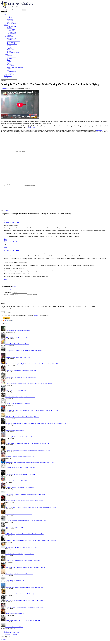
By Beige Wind (11, 30)
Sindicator (9, 45)
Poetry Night (10, 65)
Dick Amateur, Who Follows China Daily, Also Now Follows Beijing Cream (25, 494)
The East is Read (11, 23)
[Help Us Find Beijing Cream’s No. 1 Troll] (3, 337)
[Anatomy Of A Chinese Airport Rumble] (3, 390)
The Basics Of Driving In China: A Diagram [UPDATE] (20, 467)
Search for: (3, 10)
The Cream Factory (9, 36)
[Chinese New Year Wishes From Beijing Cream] (3, 357)
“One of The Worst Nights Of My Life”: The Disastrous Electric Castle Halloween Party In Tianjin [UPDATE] (34, 363)
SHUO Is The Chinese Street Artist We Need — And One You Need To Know (26, 520)
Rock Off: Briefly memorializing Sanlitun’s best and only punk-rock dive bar (25, 567)
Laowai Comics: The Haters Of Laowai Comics (18, 403)
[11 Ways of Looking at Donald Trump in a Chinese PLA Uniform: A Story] (3, 534)
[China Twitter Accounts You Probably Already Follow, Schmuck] (3, 417)
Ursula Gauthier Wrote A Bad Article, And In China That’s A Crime (23, 620)
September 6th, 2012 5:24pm (11, 250)
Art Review (10, 73)
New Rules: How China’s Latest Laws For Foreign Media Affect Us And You (25, 600)
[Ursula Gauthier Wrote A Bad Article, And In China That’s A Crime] (3, 620)
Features (6, 54)
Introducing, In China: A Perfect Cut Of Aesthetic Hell (19, 436)
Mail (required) (8, 294)
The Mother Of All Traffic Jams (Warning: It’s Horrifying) (20, 474)
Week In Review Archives (10, 634)
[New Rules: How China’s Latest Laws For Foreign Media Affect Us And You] (3, 600)
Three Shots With (11, 38)
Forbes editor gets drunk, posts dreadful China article (19, 574)
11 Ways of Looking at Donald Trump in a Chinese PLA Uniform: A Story (25, 534)
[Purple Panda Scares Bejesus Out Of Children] (3, 480)
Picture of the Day (11, 71)
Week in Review (11, 57)
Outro (8, 60)
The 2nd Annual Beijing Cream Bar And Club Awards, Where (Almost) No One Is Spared (29, 383)
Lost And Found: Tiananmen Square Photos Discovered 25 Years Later (24, 350)
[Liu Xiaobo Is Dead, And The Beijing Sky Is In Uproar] (3, 554)
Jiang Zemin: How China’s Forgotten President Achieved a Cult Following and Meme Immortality (31, 507)
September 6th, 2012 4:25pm (11, 242)
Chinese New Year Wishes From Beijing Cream (18, 357)
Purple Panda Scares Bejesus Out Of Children (17, 480)
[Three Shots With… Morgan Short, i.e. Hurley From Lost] (3, 397)
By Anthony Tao (11, 26)
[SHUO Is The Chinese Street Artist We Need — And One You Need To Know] (3, 520)
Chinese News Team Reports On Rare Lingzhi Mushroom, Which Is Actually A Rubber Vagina (30, 462)
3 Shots (6, 77)
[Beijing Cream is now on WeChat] (3, 527)
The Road (9, 64)
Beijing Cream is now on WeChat (14, 527)
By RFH (9, 28)
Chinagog (9, 48)
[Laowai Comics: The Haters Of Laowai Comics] (3, 403)
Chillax (9, 68)
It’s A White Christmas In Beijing (14, 627)
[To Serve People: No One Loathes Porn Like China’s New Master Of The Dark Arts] (3, 443)
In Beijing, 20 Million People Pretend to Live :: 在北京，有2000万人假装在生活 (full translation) (31, 540)
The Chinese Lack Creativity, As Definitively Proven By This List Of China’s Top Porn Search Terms (32, 410)
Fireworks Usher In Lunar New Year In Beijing (18, 330)
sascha (5, 240)
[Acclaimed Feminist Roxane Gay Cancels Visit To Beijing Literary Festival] (3, 593)
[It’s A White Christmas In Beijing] (3, 627)
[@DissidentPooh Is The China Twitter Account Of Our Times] (3, 547)
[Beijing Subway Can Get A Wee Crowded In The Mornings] (3, 377)
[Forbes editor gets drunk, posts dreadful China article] (3, 574)
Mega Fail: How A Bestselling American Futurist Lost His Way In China (24, 607)
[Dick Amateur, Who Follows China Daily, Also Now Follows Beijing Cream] (3, 494)
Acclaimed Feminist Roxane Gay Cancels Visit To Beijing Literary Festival (25, 593)
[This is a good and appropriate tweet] (3, 580)
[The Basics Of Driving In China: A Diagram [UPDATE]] (3, 467)
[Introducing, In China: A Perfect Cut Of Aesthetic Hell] (3, 436)
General (9, 16)
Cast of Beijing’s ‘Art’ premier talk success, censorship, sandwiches (23, 560)
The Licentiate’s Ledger (13, 52)
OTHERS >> (10, 35)
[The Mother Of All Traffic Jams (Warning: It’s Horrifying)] (3, 474)
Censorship (10, 61)
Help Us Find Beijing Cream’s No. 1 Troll (16, 337)
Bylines (6, 25)
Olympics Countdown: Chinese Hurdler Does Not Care (20, 456)
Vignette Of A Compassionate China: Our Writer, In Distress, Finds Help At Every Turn (28, 450)
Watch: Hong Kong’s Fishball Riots (15, 613)
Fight (8, 63)
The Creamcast (8, 76)
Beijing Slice (10, 47)
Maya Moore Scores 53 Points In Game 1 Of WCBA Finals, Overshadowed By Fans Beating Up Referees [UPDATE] (36, 423)
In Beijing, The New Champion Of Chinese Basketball (20, 487)
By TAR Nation (11, 29)
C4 (8, 70)
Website (6, 296)
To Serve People (11, 42)
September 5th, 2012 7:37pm (11, 222)
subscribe (36, 315)
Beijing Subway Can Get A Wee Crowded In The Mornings (21, 377)
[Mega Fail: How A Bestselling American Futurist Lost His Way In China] (3, 607)
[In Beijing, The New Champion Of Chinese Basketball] (3, 487)
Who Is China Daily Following (15, 67)
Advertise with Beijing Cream (11, 632)
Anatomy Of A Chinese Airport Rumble (16, 390)
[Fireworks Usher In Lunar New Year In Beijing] (3, 330)
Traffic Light (10, 49)
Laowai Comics (11, 39)
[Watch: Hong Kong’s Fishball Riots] (3, 613)
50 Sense (9, 58)
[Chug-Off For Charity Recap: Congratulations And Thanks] (3, 370)
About (5, 631)
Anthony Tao (5, 88)
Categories (6, 14)
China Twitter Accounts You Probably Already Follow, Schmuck (22, 417)
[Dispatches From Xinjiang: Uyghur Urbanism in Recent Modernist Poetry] (3, 587)
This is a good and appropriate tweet (15, 580)
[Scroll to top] (4, 639)
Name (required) (8, 292)
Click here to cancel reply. (7, 289)
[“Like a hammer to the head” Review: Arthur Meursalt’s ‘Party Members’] (3, 500)
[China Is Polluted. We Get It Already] (3, 430)
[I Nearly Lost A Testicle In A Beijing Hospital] (3, 344)
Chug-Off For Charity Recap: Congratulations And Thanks (21, 370)
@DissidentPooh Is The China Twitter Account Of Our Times (21, 547)
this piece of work (100, 130)
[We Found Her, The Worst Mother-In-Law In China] (3, 514)
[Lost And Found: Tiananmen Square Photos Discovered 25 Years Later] (3, 350)
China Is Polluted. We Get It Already (15, 430)
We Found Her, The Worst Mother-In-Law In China (19, 514)
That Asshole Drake (12, 44)
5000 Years (10, 19)
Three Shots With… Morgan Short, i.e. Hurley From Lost (20, 397)
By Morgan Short (11, 33)
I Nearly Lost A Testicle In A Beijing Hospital (17, 344)
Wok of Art (10, 20)
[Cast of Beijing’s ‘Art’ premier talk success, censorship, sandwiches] (3, 560)
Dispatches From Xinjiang (13, 41)
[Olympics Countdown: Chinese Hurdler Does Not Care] (3, 456)
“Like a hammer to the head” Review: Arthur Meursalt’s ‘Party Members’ (24, 500)
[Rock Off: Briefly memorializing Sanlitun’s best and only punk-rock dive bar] (3, 567)
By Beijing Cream (11, 32)
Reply (5, 239)
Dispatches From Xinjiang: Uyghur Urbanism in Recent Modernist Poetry (24, 587)
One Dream (10, 22)
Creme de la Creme (9, 74)
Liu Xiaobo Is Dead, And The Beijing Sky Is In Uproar (20, 554)
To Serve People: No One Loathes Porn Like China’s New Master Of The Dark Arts (27, 443)
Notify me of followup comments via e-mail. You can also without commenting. (26, 315)
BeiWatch (9, 17)
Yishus (9, 51)
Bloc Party (9, 55)
